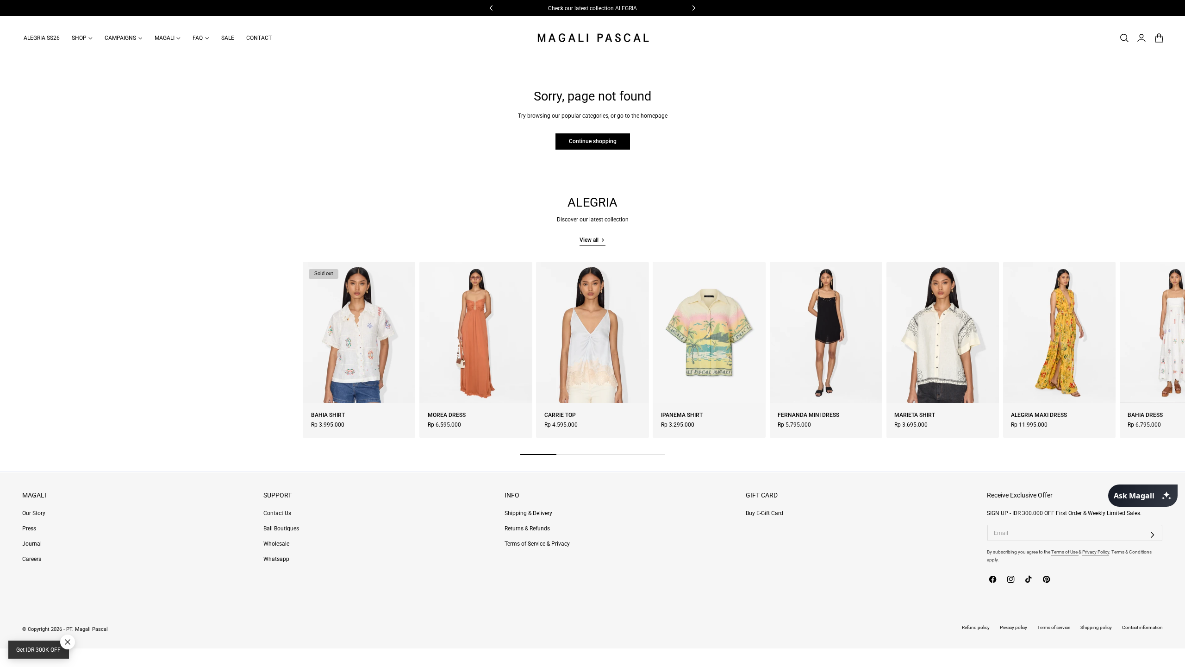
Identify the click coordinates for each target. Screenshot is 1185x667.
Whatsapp (276, 559)
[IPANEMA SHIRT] (709, 332)
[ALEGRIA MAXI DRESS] (1059, 332)
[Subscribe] (1152, 534)
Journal (32, 544)
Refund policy (976, 627)
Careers (31, 559)
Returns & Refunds (527, 528)
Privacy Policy (1095, 551)
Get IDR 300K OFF (38, 650)
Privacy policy (1013, 627)
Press (29, 528)
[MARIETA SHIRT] (942, 332)
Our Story (33, 513)
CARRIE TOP (560, 415)
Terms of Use (1065, 551)
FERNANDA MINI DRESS (808, 415)
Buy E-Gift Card (764, 513)
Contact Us (277, 513)
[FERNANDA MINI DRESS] (826, 332)
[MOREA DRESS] (475, 332)
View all (589, 240)
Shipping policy (1096, 627)
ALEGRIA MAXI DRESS (1039, 415)
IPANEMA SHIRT (682, 415)
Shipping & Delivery (528, 513)
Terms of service (1053, 627)
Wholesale (276, 544)
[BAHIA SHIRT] (359, 332)
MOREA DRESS (447, 415)
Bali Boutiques (281, 528)
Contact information (1142, 627)
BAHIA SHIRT (328, 415)
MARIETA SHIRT (914, 415)
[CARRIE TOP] (592, 332)
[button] (1124, 37)
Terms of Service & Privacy (537, 544)
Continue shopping (593, 141)
